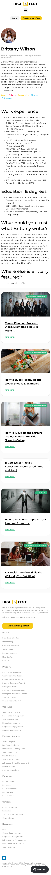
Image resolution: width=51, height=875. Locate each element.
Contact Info (7, 866)
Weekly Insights (9, 756)
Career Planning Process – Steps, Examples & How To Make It (22, 327)
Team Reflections (9, 752)
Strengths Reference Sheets (14, 694)
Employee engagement (12, 726)
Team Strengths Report (12, 676)
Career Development (11, 833)
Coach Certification (10, 645)
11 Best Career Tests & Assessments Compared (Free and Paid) (24, 466)
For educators (8, 796)
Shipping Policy (39, 865)
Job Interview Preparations (14, 840)
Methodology (8, 642)
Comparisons (8, 818)
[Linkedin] (4, 858)
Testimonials (7, 649)
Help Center (7, 657)
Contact (5, 661)
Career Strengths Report (13, 679)
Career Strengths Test (11, 701)
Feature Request (9, 653)
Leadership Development (13, 844)
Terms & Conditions (10, 865)
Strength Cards (9, 697)
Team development (10, 719)
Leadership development (13, 716)
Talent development (11, 712)
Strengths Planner (10, 687)
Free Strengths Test (10, 638)
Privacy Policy (26, 865)
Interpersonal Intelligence (13, 749)
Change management (11, 730)
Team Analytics (8, 741)
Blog (4, 829)
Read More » (10, 337)
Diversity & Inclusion (11, 723)
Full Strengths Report (11, 672)
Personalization (9, 766)
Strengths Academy (11, 770)
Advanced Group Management (15, 763)
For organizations (9, 789)
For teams (6, 785)
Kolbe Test (6, 811)
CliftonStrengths (9, 807)
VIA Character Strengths (12, 814)
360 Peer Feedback (10, 745)
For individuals (8, 781)
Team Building (8, 847)
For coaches (7, 792)
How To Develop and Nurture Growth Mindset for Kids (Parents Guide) (23, 436)
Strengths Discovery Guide (14, 690)
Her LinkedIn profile (15, 283)
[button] (26, 10)
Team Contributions (10, 759)
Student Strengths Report (13, 683)
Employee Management (12, 836)
